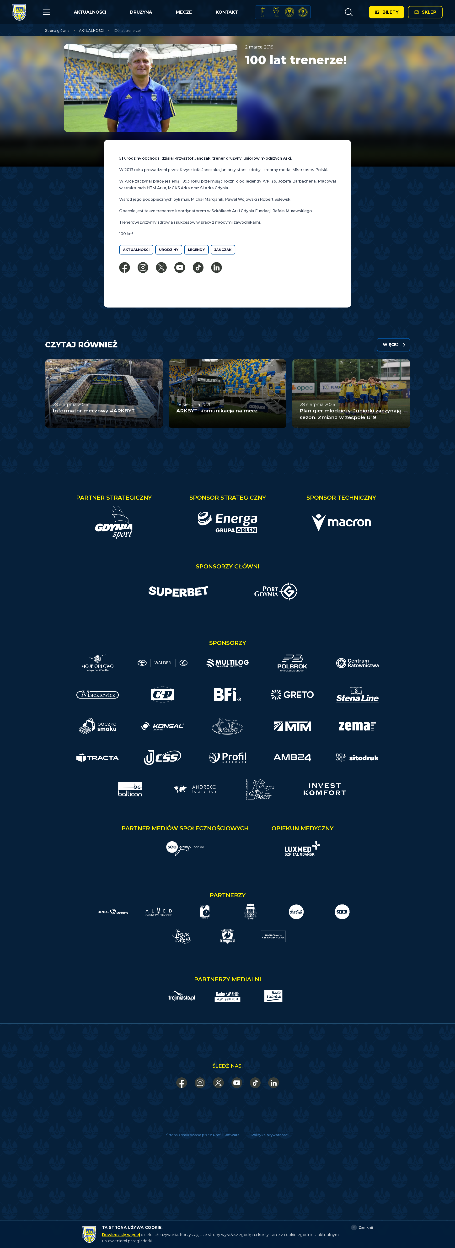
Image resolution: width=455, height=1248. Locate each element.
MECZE (184, 12)
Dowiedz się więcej (121, 1234)
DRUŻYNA (141, 12)
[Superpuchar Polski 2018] (303, 12)
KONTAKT (227, 12)
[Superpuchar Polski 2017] (289, 12)
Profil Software (226, 1135)
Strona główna (57, 30)
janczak (222, 250)
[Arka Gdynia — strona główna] (19, 12)
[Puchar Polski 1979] (263, 12)
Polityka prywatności (270, 1135)
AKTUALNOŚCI (90, 12)
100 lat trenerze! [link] (127, 30)
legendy (196, 250)
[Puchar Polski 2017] (276, 12)
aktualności (136, 250)
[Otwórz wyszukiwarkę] (348, 12)
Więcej (391, 344)
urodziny (168, 250)
